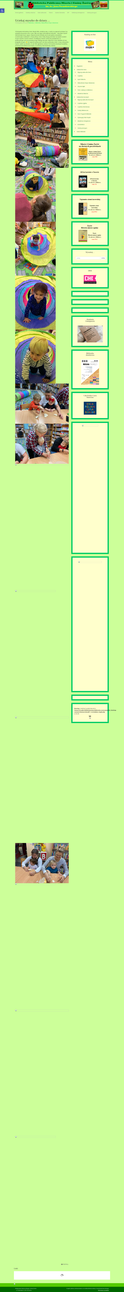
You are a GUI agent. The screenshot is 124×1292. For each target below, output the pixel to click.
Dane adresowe (42, 12)
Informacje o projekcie (103, 1290)
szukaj (103, 258)
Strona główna (19, 12)
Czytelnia (80, 76)
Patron (51, 12)
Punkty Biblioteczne (83, 110)
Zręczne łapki (81, 86)
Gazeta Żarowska (60, 12)
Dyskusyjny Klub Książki (84, 117)
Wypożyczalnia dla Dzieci (84, 72)
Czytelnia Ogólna (82, 103)
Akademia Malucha (83, 93)
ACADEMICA (81, 124)
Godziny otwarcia (30, 12)
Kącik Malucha (81, 79)
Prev (16, 1275)
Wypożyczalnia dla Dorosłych (86, 100)
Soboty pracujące (92, 12)
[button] (2, 10)
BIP (68, 12)
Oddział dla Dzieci (81, 69)
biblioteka (31, 23)
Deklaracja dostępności (78, 12)
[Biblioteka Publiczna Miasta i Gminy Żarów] (61, 4)
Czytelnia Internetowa (83, 107)
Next (108, 1275)
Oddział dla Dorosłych (83, 97)
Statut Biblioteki (81, 131)
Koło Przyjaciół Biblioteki (84, 114)
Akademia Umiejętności (84, 121)
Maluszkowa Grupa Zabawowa (49, 23)
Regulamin (79, 66)
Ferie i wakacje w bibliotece (85, 90)
